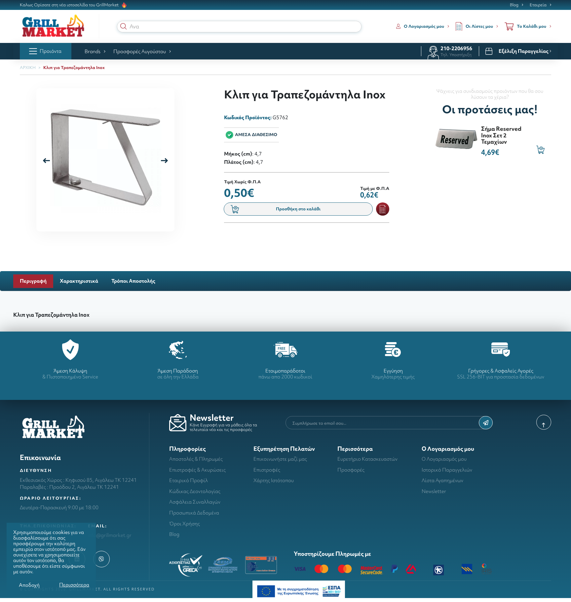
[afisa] (298, 590)
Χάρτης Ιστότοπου (273, 480)
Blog (514, 5)
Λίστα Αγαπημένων (442, 480)
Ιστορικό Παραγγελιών (447, 469)
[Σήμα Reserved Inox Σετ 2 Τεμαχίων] (456, 138)
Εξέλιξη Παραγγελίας (524, 51)
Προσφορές (350, 469)
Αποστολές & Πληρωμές (196, 458)
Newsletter (434, 491)
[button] (123, 26)
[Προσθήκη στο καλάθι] (540, 150)
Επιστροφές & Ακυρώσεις (197, 469)
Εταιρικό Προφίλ (188, 480)
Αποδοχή (29, 585)
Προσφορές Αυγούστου (139, 51)
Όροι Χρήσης (184, 523)
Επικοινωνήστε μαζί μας (280, 458)
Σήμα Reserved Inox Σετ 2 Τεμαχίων (501, 135)
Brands (92, 51)
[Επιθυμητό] (382, 209)
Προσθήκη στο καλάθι (298, 209)
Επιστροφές (266, 469)
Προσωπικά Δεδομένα (194, 512)
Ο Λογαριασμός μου (444, 458)
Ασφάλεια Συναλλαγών (194, 501)
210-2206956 (456, 48)
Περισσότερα (74, 584)
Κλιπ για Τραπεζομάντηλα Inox (74, 67)
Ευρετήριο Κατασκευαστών (367, 458)
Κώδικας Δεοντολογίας (194, 491)
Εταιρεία (538, 5)
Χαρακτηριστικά (79, 280)
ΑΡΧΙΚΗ (28, 67)
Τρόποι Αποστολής (133, 280)
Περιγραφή (33, 280)
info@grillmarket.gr (110, 535)
